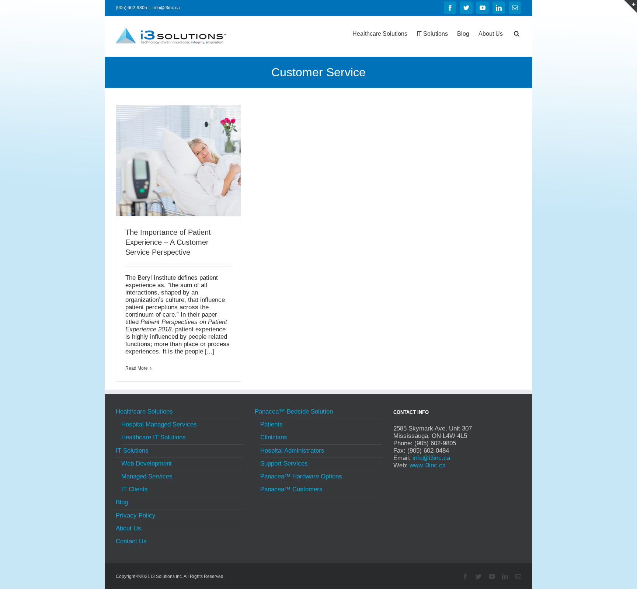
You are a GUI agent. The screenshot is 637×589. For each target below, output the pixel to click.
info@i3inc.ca (166, 7)
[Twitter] (466, 7)
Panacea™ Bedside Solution (294, 412)
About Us (490, 34)
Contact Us (131, 541)
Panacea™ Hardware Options (301, 476)
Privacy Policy (136, 515)
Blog (463, 34)
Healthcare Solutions (379, 34)
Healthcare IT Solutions (153, 437)
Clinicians (273, 437)
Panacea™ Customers (291, 489)
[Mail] (515, 7)
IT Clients (134, 489)
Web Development (146, 463)
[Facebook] (450, 7)
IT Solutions (432, 34)
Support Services (284, 463)
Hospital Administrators (292, 450)
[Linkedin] (498, 7)
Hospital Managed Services (159, 424)
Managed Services (147, 476)
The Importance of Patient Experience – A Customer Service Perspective (168, 242)
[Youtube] (482, 7)
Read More (136, 368)
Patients (271, 424)
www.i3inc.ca (428, 465)
